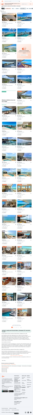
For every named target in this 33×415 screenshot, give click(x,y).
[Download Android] (5, 391)
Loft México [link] (23, 392)
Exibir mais (3, 360)
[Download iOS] (11, 391)
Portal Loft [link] (28, 377)
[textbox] (12, 1)
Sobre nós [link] (23, 385)
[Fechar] (30, 4)
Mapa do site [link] (29, 384)
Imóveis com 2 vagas (4, 371)
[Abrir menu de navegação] (31, 1)
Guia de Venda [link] (29, 382)
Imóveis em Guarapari (6, 364)
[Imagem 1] (24, 82)
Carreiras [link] (23, 387)
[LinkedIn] (28, 412)
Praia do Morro (13, 364)
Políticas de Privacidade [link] (12, 408)
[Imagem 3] (25, 113)
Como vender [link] (24, 380)
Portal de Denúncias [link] (5, 408)
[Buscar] (19, 1)
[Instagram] (25, 412)
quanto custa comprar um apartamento (16, 355)
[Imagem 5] (11, 144)
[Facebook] (30, 412)
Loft (2, 364)
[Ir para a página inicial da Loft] (3, 1)
